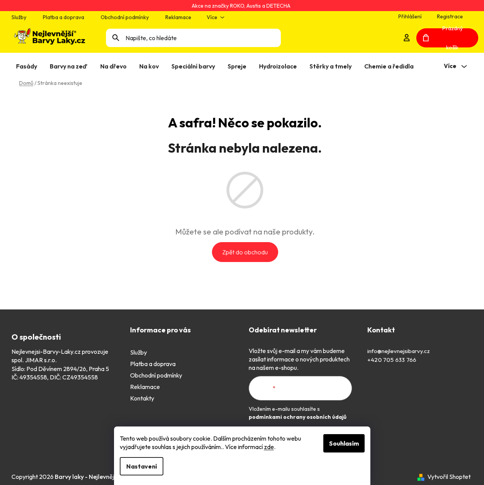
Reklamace (178, 17)
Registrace (450, 16)
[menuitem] (28, 66)
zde (269, 447)
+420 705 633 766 (391, 359)
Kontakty (142, 398)
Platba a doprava (63, 17)
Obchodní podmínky (125, 17)
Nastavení (141, 466)
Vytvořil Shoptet (449, 476)
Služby (18, 17)
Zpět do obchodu (245, 252)
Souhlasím (344, 443)
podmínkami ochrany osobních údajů (298, 416)
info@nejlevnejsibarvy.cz (398, 351)
